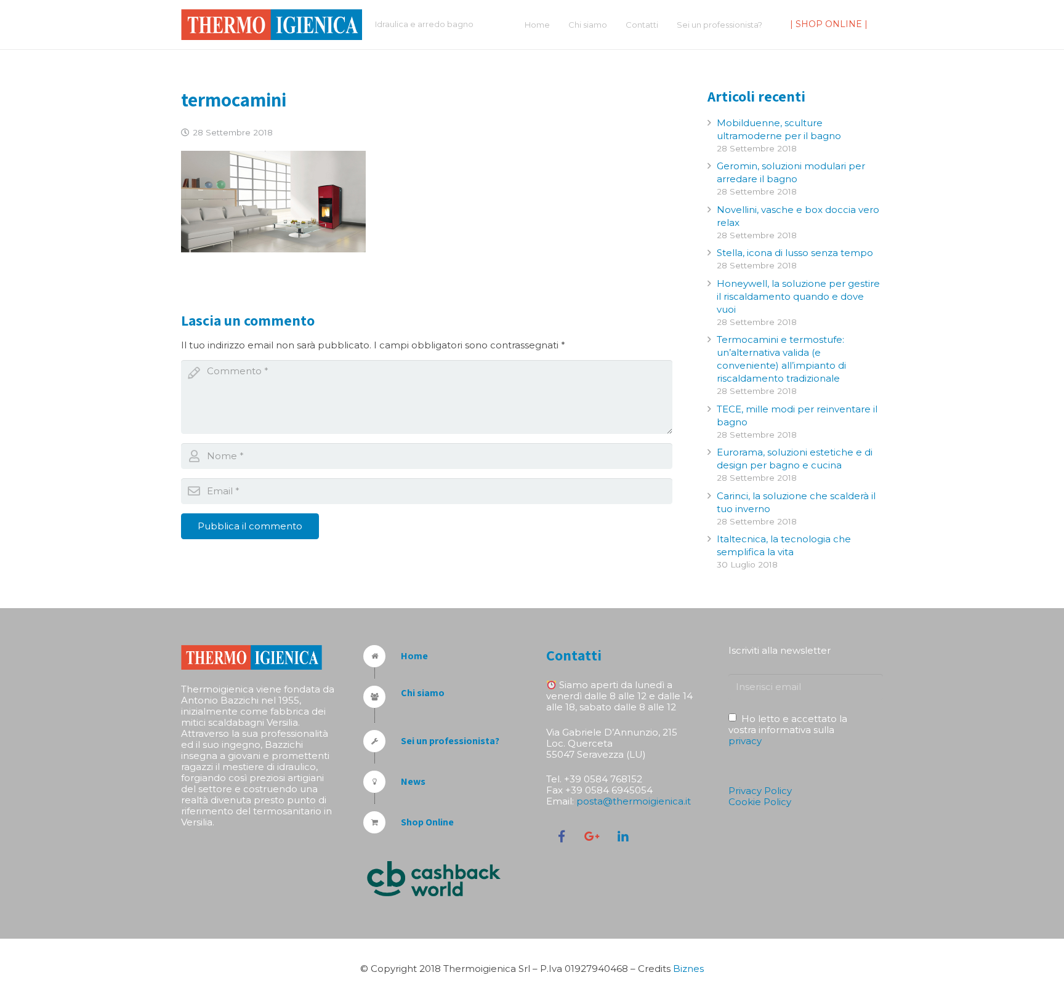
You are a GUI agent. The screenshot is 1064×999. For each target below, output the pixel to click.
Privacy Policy (760, 790)
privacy (745, 741)
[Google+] (592, 836)
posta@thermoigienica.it (633, 801)
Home (414, 655)
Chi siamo (423, 692)
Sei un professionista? (450, 740)
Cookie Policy (759, 802)
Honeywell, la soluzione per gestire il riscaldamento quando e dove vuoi (798, 296)
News (413, 781)
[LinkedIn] (623, 836)
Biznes (688, 968)
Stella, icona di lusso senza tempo (795, 253)
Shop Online (427, 822)
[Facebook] (561, 836)
